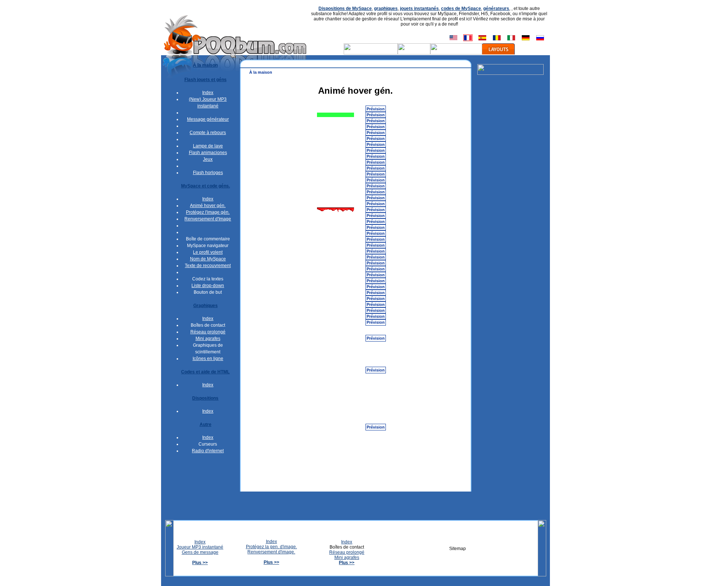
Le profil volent (208, 252)
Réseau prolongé (208, 331)
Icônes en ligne (208, 358)
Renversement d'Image (207, 219)
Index (207, 92)
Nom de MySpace (208, 259)
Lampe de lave (208, 146)
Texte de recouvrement (208, 265)
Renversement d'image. (271, 552)
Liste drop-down (207, 285)
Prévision (376, 109)
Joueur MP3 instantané (200, 547)
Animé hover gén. (208, 205)
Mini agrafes (208, 338)
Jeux (208, 159)
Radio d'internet (208, 450)
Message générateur (208, 119)
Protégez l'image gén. (208, 212)
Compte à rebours (208, 132)
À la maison (260, 72)
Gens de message (200, 552)
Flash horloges (208, 172)
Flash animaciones (208, 152)
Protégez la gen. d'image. (271, 546)
